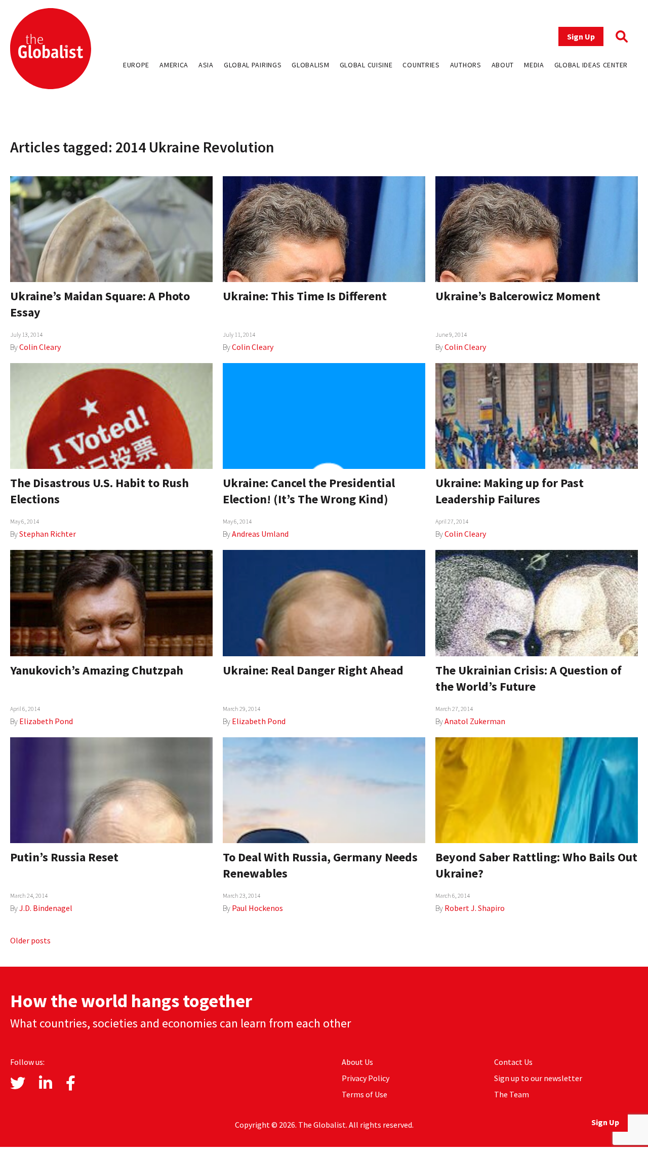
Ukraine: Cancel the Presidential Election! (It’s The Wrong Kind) (309, 491)
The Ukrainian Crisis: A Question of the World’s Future (528, 678)
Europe (136, 64)
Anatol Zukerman (474, 721)
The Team (511, 1094)
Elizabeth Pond (46, 721)
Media (534, 64)
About (503, 64)
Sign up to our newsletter (538, 1078)
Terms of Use (364, 1094)
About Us (357, 1062)
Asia (206, 64)
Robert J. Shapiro (474, 908)
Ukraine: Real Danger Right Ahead (313, 670)
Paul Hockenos (257, 908)
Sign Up (581, 36)
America (173, 64)
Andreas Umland (260, 534)
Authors (465, 64)
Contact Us (513, 1062)
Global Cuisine (366, 64)
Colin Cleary (40, 347)
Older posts (30, 940)
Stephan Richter (47, 534)
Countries (420, 64)
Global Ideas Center (591, 64)
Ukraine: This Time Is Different (305, 296)
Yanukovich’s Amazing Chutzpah (96, 670)
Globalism (310, 64)
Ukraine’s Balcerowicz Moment (517, 296)
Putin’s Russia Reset (64, 857)
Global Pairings (253, 64)
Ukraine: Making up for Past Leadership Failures (509, 491)
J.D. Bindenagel (45, 908)
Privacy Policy (365, 1078)
